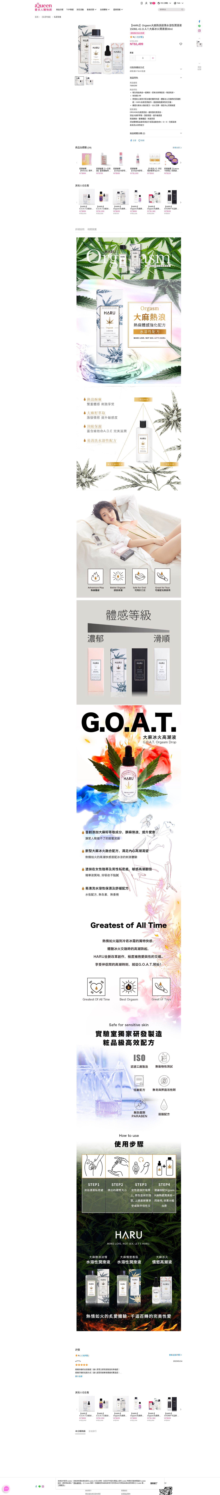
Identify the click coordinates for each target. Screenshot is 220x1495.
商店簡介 (88, 1491)
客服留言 (124, 1491)
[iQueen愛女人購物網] (43, 7)
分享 (134, 140)
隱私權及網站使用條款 (93, 1494)
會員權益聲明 (125, 1494)
